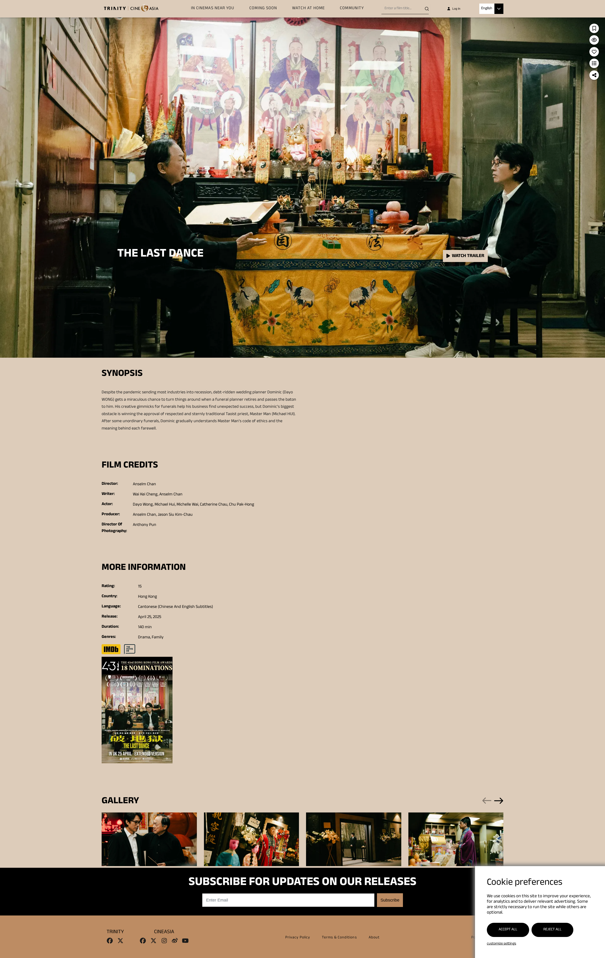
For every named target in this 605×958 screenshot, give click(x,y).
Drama (144, 637)
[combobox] (407, 9)
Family (158, 637)
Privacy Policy (297, 938)
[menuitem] (212, 9)
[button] (498, 9)
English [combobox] (486, 8)
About (374, 938)
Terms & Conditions (339, 938)
